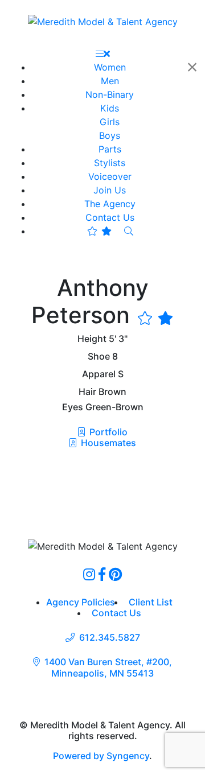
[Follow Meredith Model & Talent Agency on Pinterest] (115, 574)
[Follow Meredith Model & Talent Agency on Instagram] (89, 574)
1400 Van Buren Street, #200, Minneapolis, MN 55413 (108, 667)
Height (91, 338)
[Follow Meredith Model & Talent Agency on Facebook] (102, 574)
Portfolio (107, 432)
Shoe (99, 356)
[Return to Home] (103, 21)
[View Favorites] (99, 231)
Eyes (72, 407)
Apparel (99, 374)
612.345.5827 (109, 637)
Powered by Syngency (101, 755)
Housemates (107, 442)
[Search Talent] (129, 231)
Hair (87, 391)
